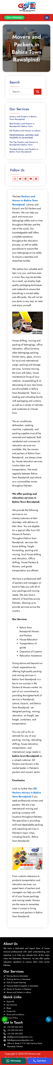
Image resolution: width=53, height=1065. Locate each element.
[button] (46, 17)
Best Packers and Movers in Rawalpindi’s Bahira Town (22, 125)
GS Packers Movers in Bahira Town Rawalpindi (26, 792)
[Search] (37, 92)
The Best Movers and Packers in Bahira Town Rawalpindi (24, 150)
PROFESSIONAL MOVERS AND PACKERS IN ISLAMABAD (24, 136)
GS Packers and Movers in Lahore (25, 130)
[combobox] (22, 92)
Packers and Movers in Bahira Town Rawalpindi (25, 200)
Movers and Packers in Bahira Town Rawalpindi (23, 118)
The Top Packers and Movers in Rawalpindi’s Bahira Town (24, 143)
